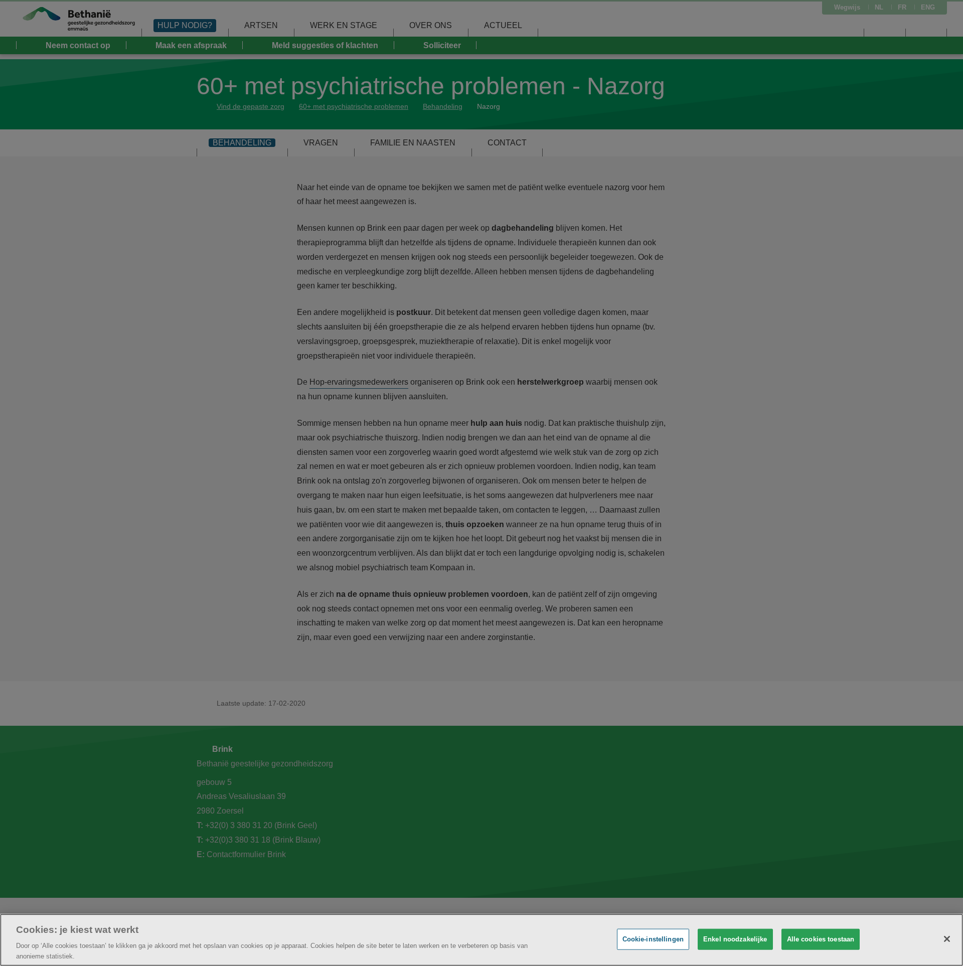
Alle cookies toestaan (821, 939)
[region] (481, 940)
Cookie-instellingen (653, 939)
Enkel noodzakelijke (735, 939)
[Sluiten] (947, 939)
